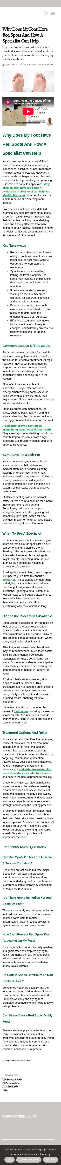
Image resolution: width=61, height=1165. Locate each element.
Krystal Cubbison (12, 64)
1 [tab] (28, 87)
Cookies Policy (43, 1154)
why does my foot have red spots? (18, 1060)
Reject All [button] (50, 1159)
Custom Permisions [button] (29, 1159)
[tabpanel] (28, 81)
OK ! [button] (9, 1159)
